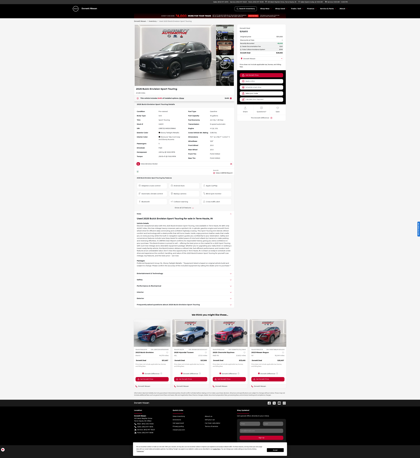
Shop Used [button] (280, 9)
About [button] (342, 9)
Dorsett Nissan (140, 21)
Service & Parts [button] (327, 9)
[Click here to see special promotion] (210, 16)
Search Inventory (247, 9)
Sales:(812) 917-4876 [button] (145, 427)
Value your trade (252, 93)
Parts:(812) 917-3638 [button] (145, 433)
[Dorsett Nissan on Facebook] (268, 403)
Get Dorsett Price (252, 75)
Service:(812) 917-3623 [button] (146, 430)
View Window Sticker (149, 164)
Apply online (250, 81)
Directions (177, 420)
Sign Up (261, 438)
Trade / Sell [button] (296, 9)
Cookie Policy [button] (216, 449)
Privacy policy (178, 426)
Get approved (178, 423)
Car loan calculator (212, 423)
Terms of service (211, 426)
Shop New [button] (264, 9)
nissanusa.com (179, 430)
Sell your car (210, 420)
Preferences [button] (140, 451)
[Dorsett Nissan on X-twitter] (273, 403)
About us (208, 416)
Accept (275, 450)
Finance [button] (310, 9)
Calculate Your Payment (254, 99)
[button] (281, 2)
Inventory (153, 21)
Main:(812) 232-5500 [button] (145, 424)
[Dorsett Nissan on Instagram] (283, 403)
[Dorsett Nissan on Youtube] (278, 403)
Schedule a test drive (253, 87)
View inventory (179, 416)
